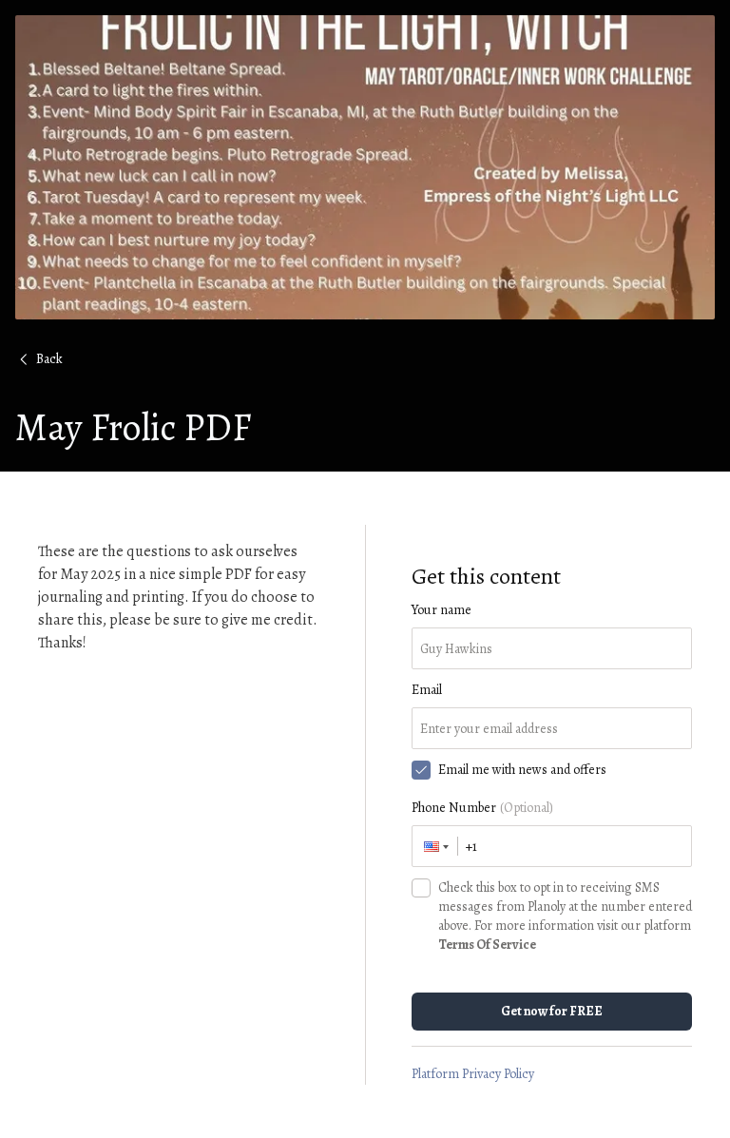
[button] (435, 846)
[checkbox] (421, 770)
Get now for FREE (552, 1011)
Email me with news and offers (522, 770)
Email (427, 690)
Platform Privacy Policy (473, 1074)
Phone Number (482, 808)
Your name (441, 610)
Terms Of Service (487, 944)
